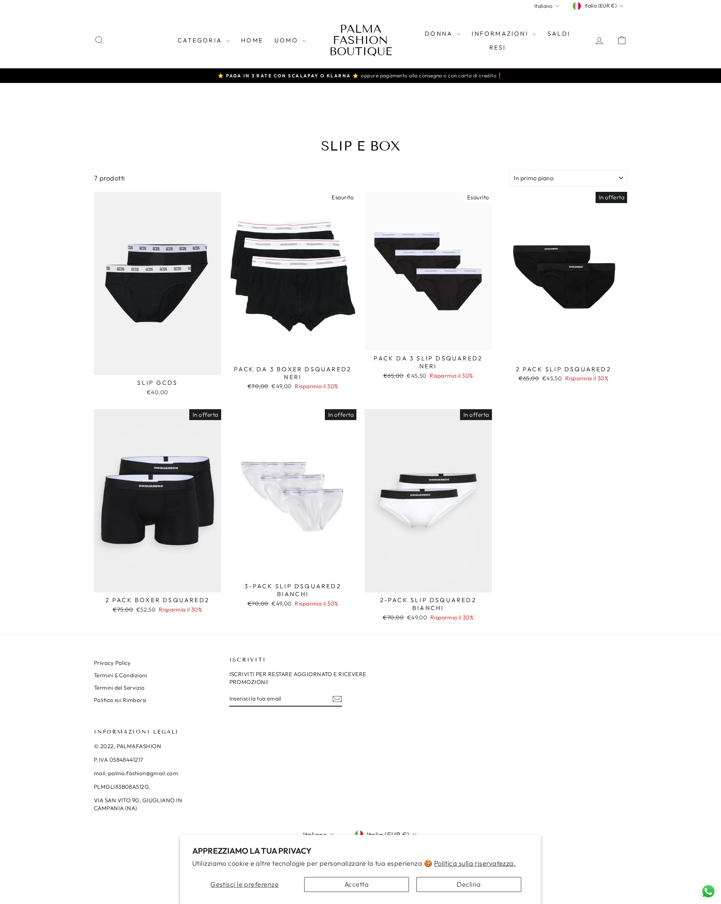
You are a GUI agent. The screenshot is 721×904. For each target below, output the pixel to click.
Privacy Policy (112, 662)
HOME (252, 40)
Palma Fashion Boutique (360, 40)
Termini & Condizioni (120, 675)
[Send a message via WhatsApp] (708, 891)
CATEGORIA (201, 40)
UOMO (287, 40)
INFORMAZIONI (501, 33)
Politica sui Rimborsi (120, 700)
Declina (469, 884)
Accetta (356, 884)
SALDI (559, 33)
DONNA (440, 33)
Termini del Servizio (119, 687)
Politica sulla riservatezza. (475, 863)
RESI (497, 47)
